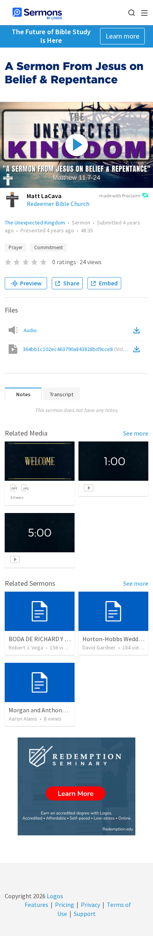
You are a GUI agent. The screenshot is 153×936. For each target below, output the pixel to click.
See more (135, 433)
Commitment (48, 247)
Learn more (122, 35)
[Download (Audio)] (138, 330)
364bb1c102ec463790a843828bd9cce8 (77, 349)
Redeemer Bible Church (58, 204)
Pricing (64, 904)
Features (36, 904)
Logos (54, 896)
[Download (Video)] (138, 349)
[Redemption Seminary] (76, 786)
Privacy (90, 904)
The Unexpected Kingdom (35, 222)
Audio (30, 330)
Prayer (15, 247)
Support (85, 914)
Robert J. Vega (26, 647)
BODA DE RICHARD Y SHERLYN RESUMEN (63, 639)
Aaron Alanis (23, 718)
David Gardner (99, 647)
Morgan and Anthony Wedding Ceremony (63, 710)
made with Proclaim (119, 196)
